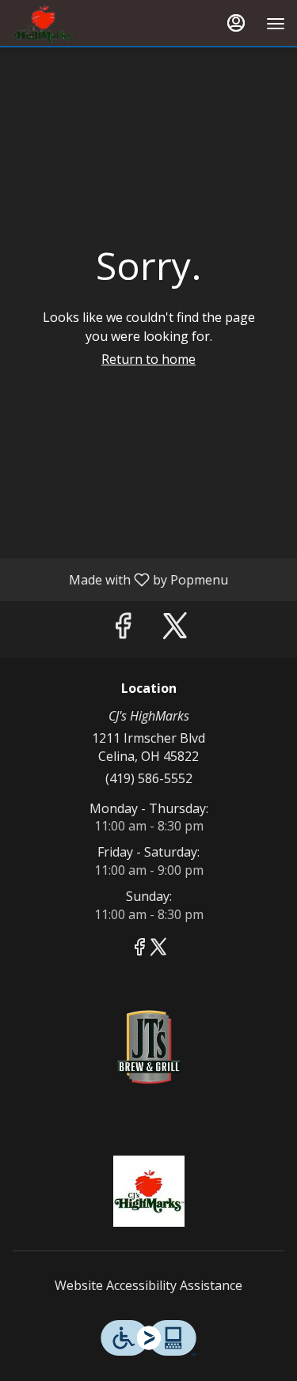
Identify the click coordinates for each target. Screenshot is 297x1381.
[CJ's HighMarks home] (83, 24)
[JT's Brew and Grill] (149, 1045)
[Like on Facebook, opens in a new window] (123, 629)
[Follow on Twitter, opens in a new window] (175, 629)
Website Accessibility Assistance (148, 1285)
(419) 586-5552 (148, 778)
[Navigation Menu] (275, 23)
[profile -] (236, 22)
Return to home (148, 359)
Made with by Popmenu (120, 579)
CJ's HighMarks (148, 1191)
